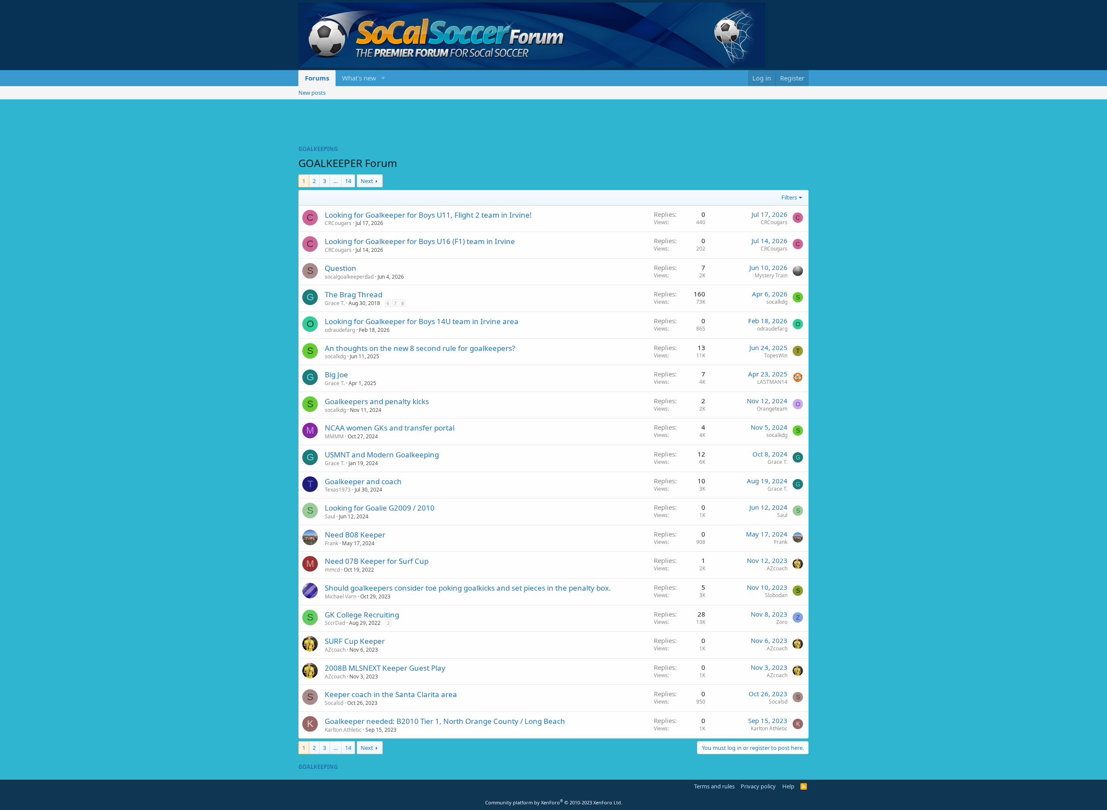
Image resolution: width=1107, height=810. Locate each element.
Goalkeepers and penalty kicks (377, 401)
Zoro (781, 622)
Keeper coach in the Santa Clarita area (391, 694)
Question (340, 268)
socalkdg (776, 301)
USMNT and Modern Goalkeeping (382, 455)
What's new (359, 78)
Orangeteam (772, 408)
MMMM (334, 436)
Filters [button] (789, 197)
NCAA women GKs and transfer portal (389, 428)
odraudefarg (340, 330)
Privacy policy (758, 786)
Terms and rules (714, 786)
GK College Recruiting (362, 615)
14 (348, 181)
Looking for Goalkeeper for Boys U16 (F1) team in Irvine (420, 241)
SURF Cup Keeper (355, 641)
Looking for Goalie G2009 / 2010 (380, 508)
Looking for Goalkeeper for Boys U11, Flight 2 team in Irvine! (428, 215)
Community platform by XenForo (553, 802)
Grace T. (335, 303)
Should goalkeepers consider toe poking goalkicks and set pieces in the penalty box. (468, 588)
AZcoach (777, 568)
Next (367, 181)
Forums (317, 78)
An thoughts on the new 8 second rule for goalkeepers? (420, 348)
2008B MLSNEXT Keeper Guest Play (385, 668)
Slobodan (776, 595)
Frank (331, 543)
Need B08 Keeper (355, 535)
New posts (312, 92)
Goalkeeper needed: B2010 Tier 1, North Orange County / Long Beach (445, 721)
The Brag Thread (353, 294)
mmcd (332, 569)
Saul (330, 516)
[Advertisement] (553, 123)
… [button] (335, 181)
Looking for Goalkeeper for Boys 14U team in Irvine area (421, 321)
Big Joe (336, 374)
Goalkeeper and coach (363, 481)
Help (788, 786)
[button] (383, 78)
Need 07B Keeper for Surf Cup (377, 561)
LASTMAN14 (772, 382)
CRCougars (338, 223)
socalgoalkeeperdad (349, 276)
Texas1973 (338, 489)
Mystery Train (771, 275)
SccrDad (335, 623)
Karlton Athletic (343, 729)
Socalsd (334, 703)
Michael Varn (340, 596)
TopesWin (775, 355)
